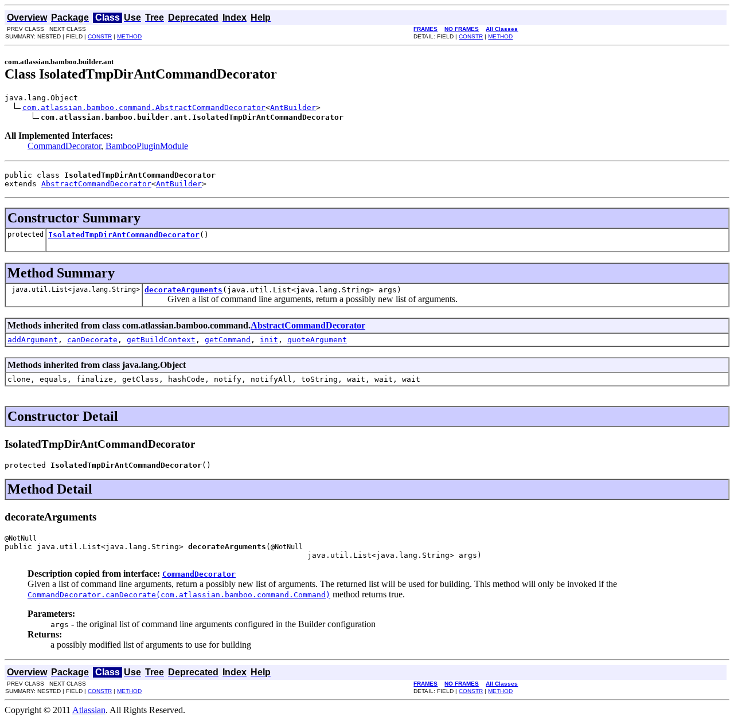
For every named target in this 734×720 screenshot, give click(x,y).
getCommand (228, 339)
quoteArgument (317, 339)
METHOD (129, 36)
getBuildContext (161, 339)
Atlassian (89, 710)
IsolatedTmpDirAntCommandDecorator (124, 234)
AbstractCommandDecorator (96, 183)
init (269, 339)
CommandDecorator (64, 146)
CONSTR (100, 36)
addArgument (32, 339)
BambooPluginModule (147, 146)
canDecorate (92, 339)
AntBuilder (293, 107)
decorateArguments (183, 289)
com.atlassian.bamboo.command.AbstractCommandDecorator (144, 107)
